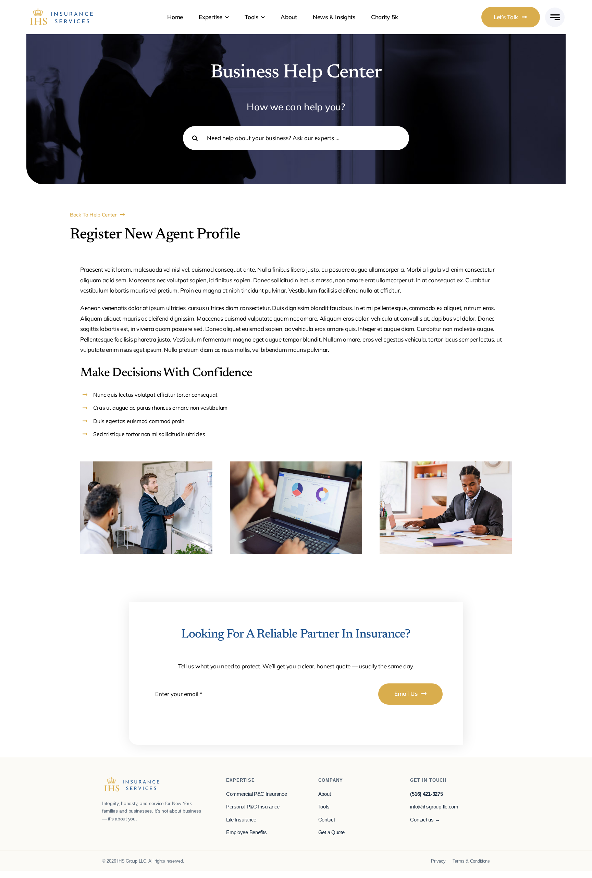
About (324, 794)
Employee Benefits (246, 832)
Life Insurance (241, 820)
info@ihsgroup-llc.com (434, 806)
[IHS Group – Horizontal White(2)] (61, 10)
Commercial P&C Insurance (256, 794)
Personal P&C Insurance (253, 806)
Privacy (438, 861)
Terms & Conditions (471, 861)
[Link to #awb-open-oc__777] (555, 17)
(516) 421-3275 (426, 794)
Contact (326, 820)
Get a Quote (331, 832)
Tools (324, 806)
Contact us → (425, 820)
